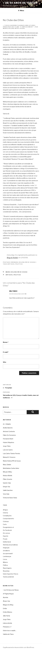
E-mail (5, 352)
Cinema (5, 513)
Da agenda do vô (8, 527)
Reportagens (7, 568)
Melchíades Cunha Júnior (11, 468)
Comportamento (8, 518)
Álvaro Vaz (6, 601)
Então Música (7, 612)
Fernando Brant (8, 439)
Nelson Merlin (7, 475)
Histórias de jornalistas (10, 545)
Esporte (5, 536)
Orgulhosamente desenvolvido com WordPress (18, 647)
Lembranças (7, 556)
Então (5, 608)
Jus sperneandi (8, 553)
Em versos (6, 533)
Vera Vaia (6, 494)
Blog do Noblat (12, 258)
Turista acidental (8, 577)
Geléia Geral (7, 542)
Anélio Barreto (8, 428)
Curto (5, 524)
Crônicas (6, 521)
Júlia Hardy (6, 616)
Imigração (6, 547)
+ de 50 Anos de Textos (20, 2)
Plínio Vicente (7, 479)
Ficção (5, 539)
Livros (5, 559)
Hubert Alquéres (8, 442)
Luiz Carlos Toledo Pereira (11, 453)
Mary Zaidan (7, 464)
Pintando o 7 (7, 627)
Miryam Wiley (7, 472)
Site (4, 362)
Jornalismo (6, 550)
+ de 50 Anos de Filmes (11, 590)
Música (5, 562)
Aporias (5, 597)
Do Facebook (7, 530)
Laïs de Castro (8, 450)
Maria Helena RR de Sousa (24, 262)
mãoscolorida (7, 623)
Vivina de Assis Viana (10, 498)
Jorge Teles (7, 446)
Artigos (10, 264)
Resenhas (6, 571)
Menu (22, 10)
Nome (5, 342)
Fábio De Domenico (9, 435)
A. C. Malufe (7, 424)
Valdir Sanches (8, 490)
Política (19, 264)
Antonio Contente (9, 431)
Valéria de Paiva (8, 634)
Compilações (7, 515)
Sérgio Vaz (6, 487)
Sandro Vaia (7, 483)
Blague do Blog (8, 605)
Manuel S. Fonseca (9, 457)
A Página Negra (8, 594)
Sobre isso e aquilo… (9, 630)
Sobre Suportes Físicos (10, 574)
